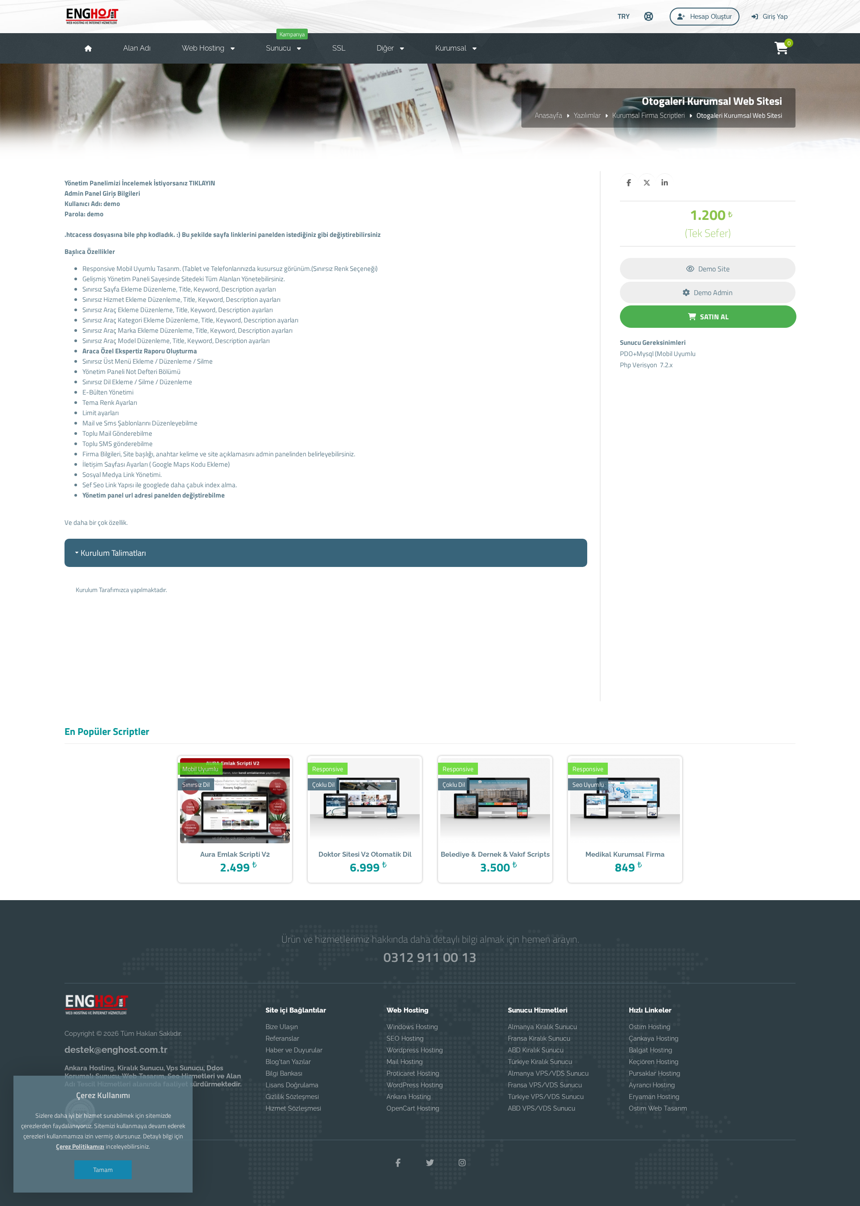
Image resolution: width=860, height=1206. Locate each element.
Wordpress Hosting (415, 1050)
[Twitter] (430, 1163)
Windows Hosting (412, 1026)
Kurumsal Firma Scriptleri (648, 115)
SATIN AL (713, 316)
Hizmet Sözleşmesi (293, 1108)
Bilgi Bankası (284, 1073)
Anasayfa (548, 115)
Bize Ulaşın (282, 1026)
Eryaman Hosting (654, 1096)
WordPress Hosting (415, 1085)
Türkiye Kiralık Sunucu (540, 1061)
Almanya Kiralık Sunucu (542, 1026)
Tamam (103, 1169)
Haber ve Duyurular (294, 1050)
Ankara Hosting (409, 1096)
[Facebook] (397, 1163)
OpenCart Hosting (413, 1108)
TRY (624, 16)
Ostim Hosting (650, 1026)
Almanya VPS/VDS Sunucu (548, 1073)
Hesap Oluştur (710, 16)
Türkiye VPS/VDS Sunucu (546, 1096)
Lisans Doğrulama (292, 1085)
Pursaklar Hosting (654, 1073)
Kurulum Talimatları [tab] (113, 553)
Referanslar (282, 1038)
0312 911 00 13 (430, 957)
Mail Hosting (405, 1061)
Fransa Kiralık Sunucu (539, 1038)
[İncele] (221, 801)
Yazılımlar (587, 115)
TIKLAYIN (202, 183)
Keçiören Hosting (654, 1061)
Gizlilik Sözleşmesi (292, 1096)
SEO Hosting (405, 1038)
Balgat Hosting (650, 1050)
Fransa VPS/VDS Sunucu (545, 1085)
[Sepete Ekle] (249, 801)
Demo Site (713, 268)
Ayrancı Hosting (652, 1085)
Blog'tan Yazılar (288, 1061)
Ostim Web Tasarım (658, 1108)
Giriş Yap (774, 16)
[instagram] (462, 1163)
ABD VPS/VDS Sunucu (541, 1108)
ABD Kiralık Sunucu (535, 1050)
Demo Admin (712, 292)
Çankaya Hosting (654, 1038)
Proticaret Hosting (413, 1073)
